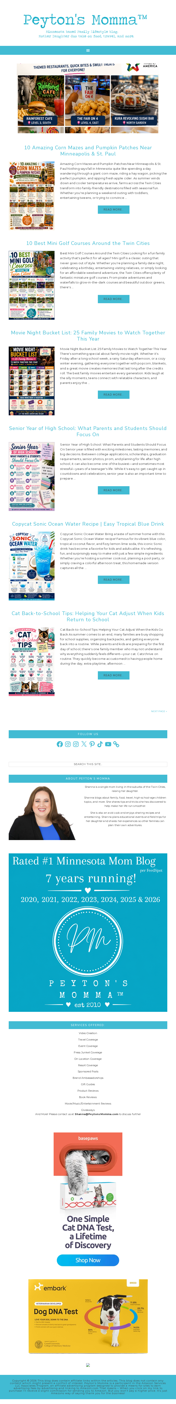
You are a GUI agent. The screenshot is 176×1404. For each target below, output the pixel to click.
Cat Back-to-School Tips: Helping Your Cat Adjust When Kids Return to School (88, 616)
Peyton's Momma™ (88, 23)
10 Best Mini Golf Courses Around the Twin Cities (88, 243)
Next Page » (159, 711)
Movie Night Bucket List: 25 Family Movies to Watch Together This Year (88, 335)
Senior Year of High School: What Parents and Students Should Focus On (88, 431)
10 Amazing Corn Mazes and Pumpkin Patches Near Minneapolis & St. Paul (88, 150)
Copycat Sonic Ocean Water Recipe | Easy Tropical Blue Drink (88, 524)
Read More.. (114, 209)
